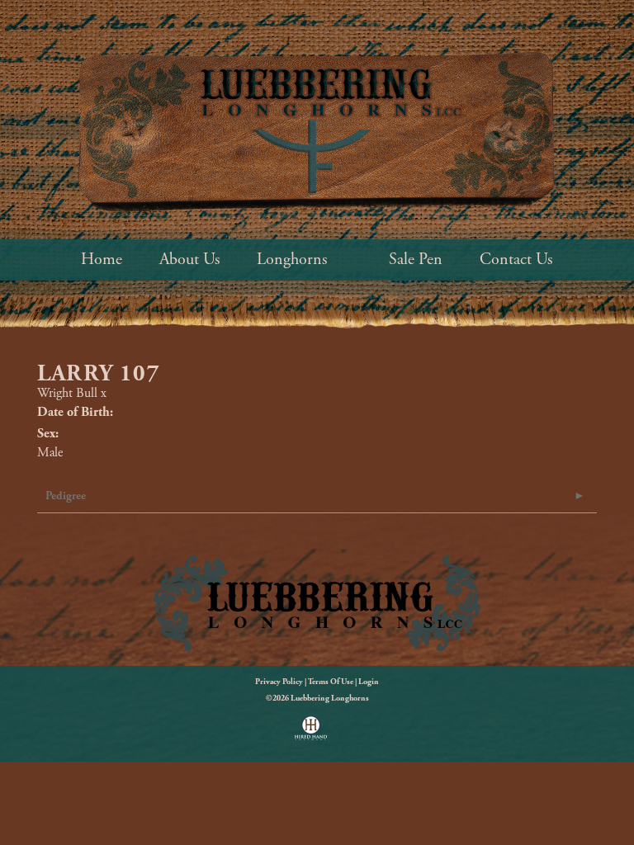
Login (368, 682)
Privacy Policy (279, 682)
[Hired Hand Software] (311, 733)
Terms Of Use (330, 682)
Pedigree (65, 496)
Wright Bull (67, 393)
